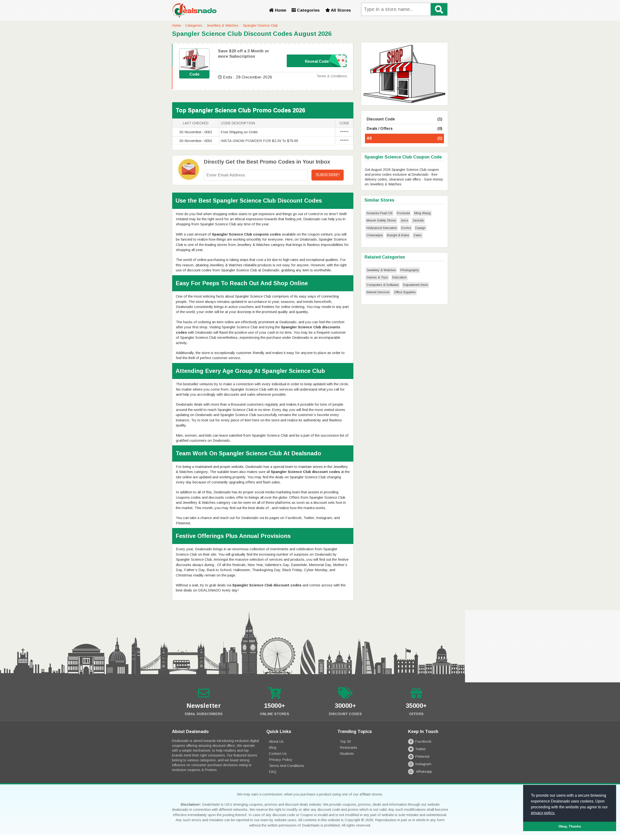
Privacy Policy (280, 759)
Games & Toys (377, 277)
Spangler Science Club (260, 25)
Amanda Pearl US (379, 213)
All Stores (340, 10)
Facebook (423, 741)
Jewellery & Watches (223, 25)
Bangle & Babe (398, 235)
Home (280, 10)
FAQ (272, 772)
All (404, 138)
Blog (272, 747)
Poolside (403, 213)
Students (347, 753)
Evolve (406, 228)
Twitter (420, 749)
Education (399, 277)
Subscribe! (328, 175)
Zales (417, 235)
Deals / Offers (404, 128)
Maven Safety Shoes (381, 220)
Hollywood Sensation (381, 228)
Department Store (415, 285)
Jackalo (418, 220)
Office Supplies (405, 292)
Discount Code (404, 119)
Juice (404, 220)
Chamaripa (374, 235)
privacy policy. (543, 813)
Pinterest (422, 756)
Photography (409, 270)
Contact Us (278, 753)
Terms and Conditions (286, 766)
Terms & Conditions (332, 76)
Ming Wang (422, 213)
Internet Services (378, 292)
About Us (276, 741)
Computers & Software (382, 285)
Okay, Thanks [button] (569, 826)
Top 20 (345, 741)
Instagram (423, 764)
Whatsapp (423, 771)
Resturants (348, 747)
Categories (308, 10)
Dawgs (420, 228)
